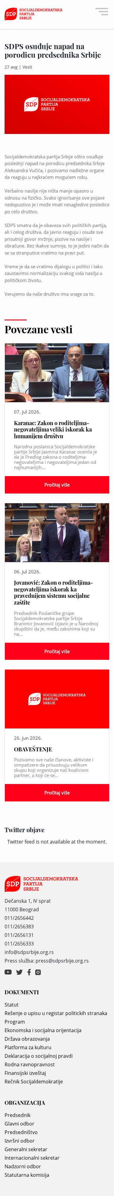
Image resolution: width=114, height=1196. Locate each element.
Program (15, 1021)
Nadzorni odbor (23, 1166)
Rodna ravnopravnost (30, 1064)
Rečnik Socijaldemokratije (34, 1081)
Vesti (27, 67)
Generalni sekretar (26, 1149)
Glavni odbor (19, 1123)
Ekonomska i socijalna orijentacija (43, 1030)
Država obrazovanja (27, 1038)
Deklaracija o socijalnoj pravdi (39, 1056)
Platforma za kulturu (28, 1047)
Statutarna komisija (27, 1175)
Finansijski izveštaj (25, 1073)
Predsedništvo (21, 1132)
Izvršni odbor (20, 1140)
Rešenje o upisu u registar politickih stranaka (56, 1013)
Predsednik (17, 1115)
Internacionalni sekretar (32, 1157)
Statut (12, 1004)
